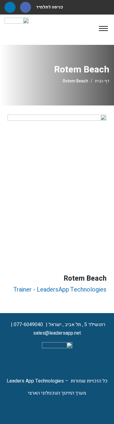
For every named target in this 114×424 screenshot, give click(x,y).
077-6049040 (28, 324)
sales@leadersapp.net (57, 333)
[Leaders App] (17, 29)
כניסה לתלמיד (49, 7)
